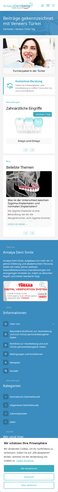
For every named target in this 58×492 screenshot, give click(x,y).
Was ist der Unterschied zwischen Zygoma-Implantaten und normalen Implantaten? (28, 203)
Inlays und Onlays (29, 141)
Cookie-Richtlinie (25, 460)
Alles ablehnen (29, 485)
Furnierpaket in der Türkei (29, 71)
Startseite (8, 29)
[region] (29, 465)
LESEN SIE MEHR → (18, 224)
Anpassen (29, 476)
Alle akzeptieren (29, 468)
